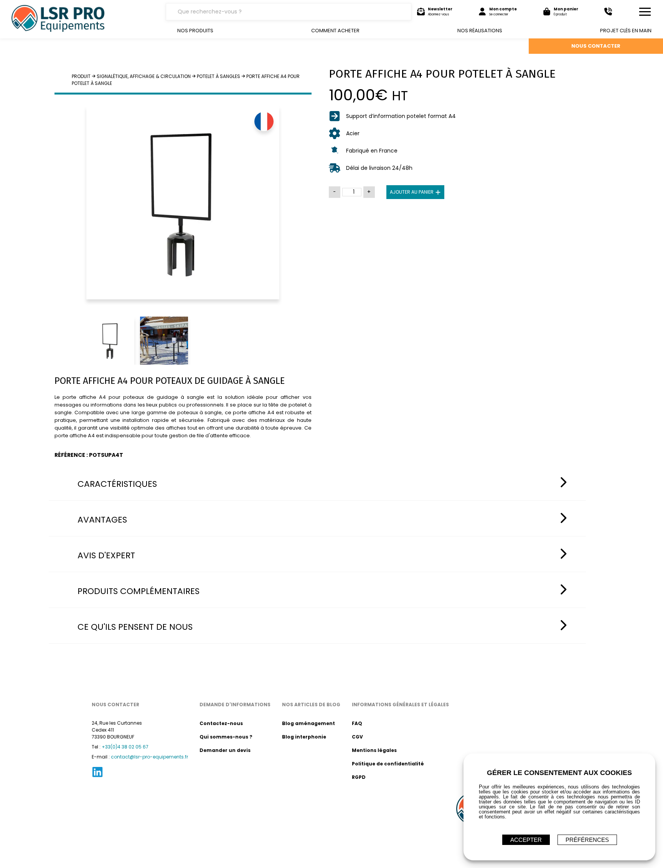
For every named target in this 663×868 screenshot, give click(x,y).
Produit (81, 76)
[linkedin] (97, 776)
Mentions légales (374, 750)
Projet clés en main (625, 30)
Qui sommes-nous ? (226, 737)
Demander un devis (225, 750)
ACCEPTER (526, 839)
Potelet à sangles (218, 76)
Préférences (587, 839)
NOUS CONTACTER (595, 46)
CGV (357, 737)
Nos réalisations (479, 30)
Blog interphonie (304, 737)
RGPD (359, 777)
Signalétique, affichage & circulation (144, 76)
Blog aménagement (308, 723)
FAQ (357, 723)
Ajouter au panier (412, 192)
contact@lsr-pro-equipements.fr (149, 756)
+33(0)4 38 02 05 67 (125, 747)
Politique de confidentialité (388, 763)
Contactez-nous (221, 723)
